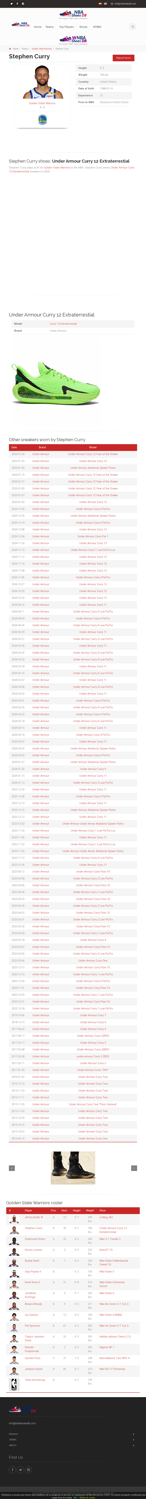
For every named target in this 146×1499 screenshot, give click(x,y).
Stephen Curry (33, 1228)
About (13, 1445)
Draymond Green (35, 1239)
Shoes (83, 26)
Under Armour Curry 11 (93, 604)
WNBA (97, 26)
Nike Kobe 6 (107, 1293)
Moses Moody (33, 1304)
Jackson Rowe (34, 1369)
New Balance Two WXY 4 (114, 1358)
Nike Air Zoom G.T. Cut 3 (114, 1304)
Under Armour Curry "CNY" (93, 1070)
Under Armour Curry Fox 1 (93, 536)
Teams (49, 26)
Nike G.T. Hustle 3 (110, 1239)
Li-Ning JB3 (106, 1217)
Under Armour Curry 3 (93, 1042)
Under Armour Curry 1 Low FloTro (93, 892)
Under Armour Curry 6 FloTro (93, 509)
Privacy (13, 1434)
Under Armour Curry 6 (93, 1022)
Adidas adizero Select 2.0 (115, 1336)
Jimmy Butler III (34, 1217)
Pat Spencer (32, 1325)
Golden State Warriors (42, 49)
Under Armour (40, 454)
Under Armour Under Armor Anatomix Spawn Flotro (93, 823)
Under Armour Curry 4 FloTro (93, 577)
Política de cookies (87, 1498)
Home (37, 26)
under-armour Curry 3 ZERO (93, 1056)
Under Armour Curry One (93, 960)
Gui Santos (31, 1314)
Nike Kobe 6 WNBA (111, 1314)
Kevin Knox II (32, 1282)
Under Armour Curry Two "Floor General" (93, 1104)
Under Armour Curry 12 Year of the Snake (93, 454)
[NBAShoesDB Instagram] (23, 3)
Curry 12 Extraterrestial (63, 323)
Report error (123, 57)
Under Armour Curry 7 (93, 1015)
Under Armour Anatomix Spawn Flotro (93, 467)
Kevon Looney (33, 1249)
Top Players (66, 26)
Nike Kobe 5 (107, 1271)
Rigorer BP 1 (107, 1347)
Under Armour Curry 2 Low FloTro (93, 639)
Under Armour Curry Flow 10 (93, 871)
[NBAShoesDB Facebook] (17, 3)
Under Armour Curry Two (93, 1077)
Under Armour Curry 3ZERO (93, 1035)
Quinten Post (32, 1358)
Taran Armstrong (35, 1379)
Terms (12, 1439)
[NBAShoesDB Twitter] (11, 3)
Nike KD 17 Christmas (112, 1369)
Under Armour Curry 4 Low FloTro (93, 611)
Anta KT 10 (106, 1249)
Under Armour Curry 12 (93, 461)
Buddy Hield (32, 1260)
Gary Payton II (33, 1271)
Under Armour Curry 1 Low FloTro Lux (93, 550)
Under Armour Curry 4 (93, 769)
